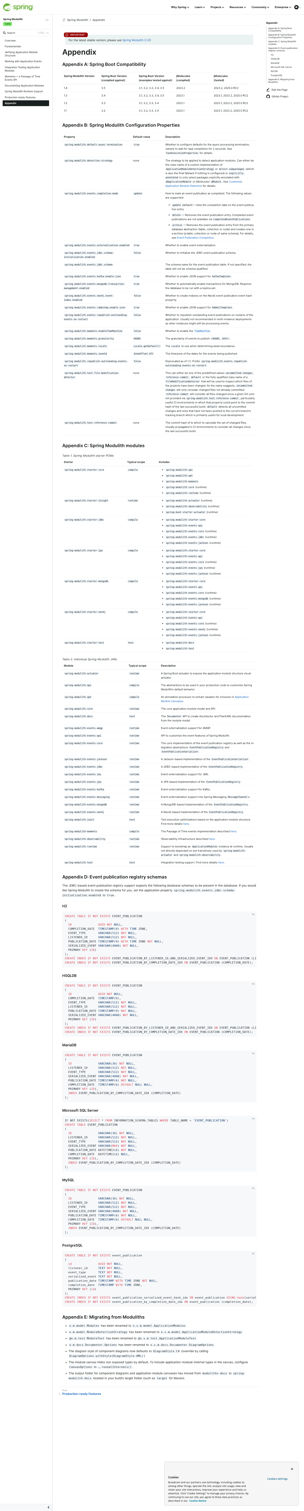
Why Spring (178, 7)
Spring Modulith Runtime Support (24, 91)
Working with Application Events (23, 61)
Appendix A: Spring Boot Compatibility (280, 29)
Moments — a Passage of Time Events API (22, 78)
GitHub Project (280, 96)
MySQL (274, 71)
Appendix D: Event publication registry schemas (283, 49)
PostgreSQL (277, 75)
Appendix (10, 103)
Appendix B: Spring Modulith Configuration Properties (282, 35)
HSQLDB (275, 58)
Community (259, 7)
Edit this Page (279, 89)
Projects (216, 7)
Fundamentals (13, 46)
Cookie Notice (197, 1500)
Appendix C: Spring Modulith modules (282, 42)
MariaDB (275, 63)
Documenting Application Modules (24, 85)
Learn (198, 7)
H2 (272, 54)
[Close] (292, 1469)
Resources (236, 7)
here (186, 823)
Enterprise (281, 7)
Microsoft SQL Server (281, 67)
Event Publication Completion (195, 237)
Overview (10, 40)
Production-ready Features (20, 97)
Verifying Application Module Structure (21, 54)
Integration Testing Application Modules (22, 69)
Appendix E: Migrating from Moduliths (281, 80)
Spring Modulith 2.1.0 (136, 40)
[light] (297, 7)
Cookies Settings (277, 1478)
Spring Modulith (77, 20)
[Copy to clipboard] (253, 963)
